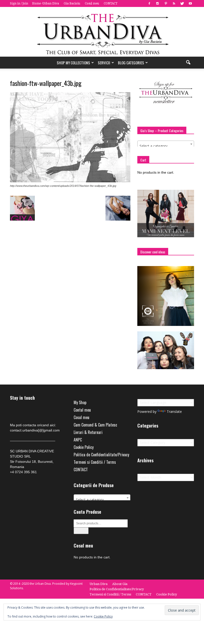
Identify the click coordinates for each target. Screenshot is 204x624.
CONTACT (110, 3)
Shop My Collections (73, 62)
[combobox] (165, 144)
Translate (174, 411)
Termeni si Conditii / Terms (95, 462)
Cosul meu (92, 3)
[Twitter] (182, 3)
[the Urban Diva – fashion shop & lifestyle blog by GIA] (102, 32)
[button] (188, 63)
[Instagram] (157, 3)
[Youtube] (190, 3)
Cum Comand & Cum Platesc (95, 425)
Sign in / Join (19, 3)
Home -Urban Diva (45, 3)
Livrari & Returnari (88, 432)
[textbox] (166, 146)
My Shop (80, 402)
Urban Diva (98, 584)
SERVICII (104, 62)
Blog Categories (131, 62)
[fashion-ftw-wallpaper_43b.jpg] (70, 181)
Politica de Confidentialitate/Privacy (101, 455)
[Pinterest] (165, 3)
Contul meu (82, 410)
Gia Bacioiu (72, 3)
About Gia (119, 584)
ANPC (78, 440)
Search (81, 530)
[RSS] (174, 3)
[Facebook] (149, 3)
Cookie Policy (84, 447)
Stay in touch (22, 398)
